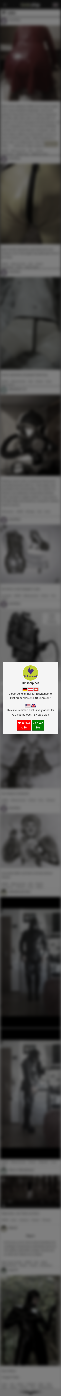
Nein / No (24, 725)
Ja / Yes (38, 725)
